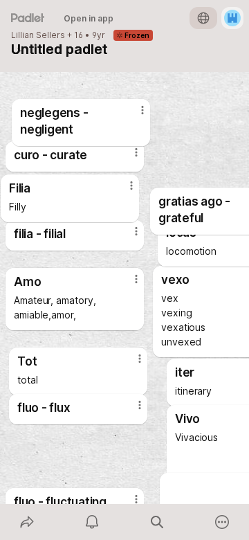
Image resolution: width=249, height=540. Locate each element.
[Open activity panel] (92, 522)
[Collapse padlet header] (21, 49)
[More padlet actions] (222, 522)
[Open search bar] (157, 522)
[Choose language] (203, 18)
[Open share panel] (27, 522)
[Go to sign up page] (232, 18)
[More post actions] (122, 191)
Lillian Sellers (38, 35)
